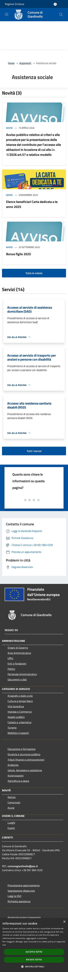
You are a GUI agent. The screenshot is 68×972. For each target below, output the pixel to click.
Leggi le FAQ (14, 896)
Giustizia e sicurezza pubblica (24, 754)
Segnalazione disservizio (21, 891)
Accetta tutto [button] (34, 951)
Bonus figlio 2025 (18, 254)
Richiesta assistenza (19, 901)
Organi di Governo (18, 648)
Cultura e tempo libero (20, 701)
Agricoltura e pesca (18, 781)
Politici (11, 669)
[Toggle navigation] (7, 14)
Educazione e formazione (21, 749)
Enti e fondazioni (17, 664)
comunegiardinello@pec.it (23, 866)
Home (11, 63)
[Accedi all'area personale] (55, 4)
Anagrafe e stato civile (20, 696)
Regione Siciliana (14, 4)
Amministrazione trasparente (24, 917)
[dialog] (34, 945)
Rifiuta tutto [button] (34, 959)
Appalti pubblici (16, 717)
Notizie (12, 797)
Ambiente (13, 765)
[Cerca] (61, 15)
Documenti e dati (17, 679)
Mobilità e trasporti (18, 733)
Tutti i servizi (34, 451)
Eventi (11, 828)
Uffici (10, 658)
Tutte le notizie (34, 273)
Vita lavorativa (16, 706)
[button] (34, 966)
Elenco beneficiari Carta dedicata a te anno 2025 (32, 204)
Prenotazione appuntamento (24, 885)
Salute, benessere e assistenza (25, 770)
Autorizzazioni (16, 776)
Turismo (12, 728)
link (4, 944)
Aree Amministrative (19, 653)
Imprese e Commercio (20, 712)
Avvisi (9, 128)
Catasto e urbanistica (19, 722)
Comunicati (14, 802)
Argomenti (25, 63)
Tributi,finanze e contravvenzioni (26, 760)
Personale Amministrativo (22, 674)
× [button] (64, 922)
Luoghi (11, 823)
